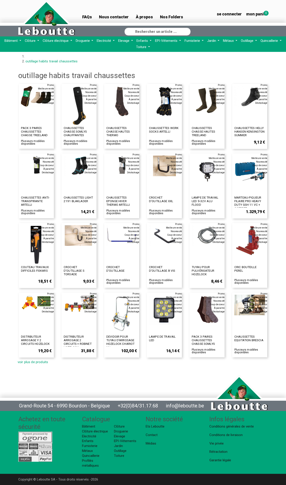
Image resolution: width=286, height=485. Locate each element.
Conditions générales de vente (231, 426)
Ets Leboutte (155, 426)
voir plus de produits (33, 362)
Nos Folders (171, 17)
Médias (151, 443)
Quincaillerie (270, 41)
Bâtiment (11, 41)
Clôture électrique (56, 41)
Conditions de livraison (226, 435)
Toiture (141, 47)
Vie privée (216, 443)
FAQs (87, 17)
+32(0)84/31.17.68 (138, 406)
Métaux (229, 41)
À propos (144, 17)
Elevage (124, 41)
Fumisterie (193, 41)
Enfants (143, 41)
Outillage (247, 41)
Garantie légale (220, 460)
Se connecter (229, 14)
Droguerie (83, 41)
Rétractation (218, 452)
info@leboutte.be (185, 406)
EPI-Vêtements (166, 41)
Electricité (104, 41)
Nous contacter (114, 17)
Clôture (30, 41)
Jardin (212, 41)
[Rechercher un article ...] (187, 31)
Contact (152, 435)
